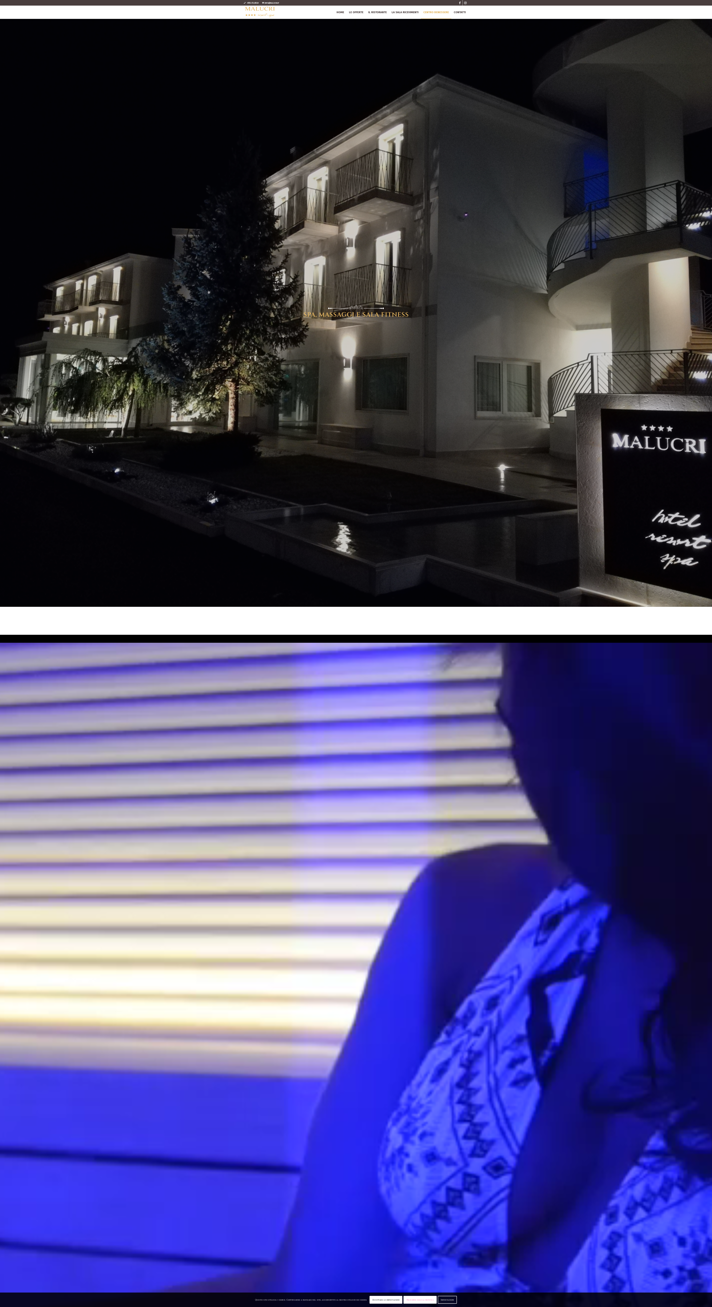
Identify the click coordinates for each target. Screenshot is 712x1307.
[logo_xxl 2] (260, 12)
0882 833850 (253, 2)
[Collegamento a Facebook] (459, 3)
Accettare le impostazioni (386, 1299)
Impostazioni (447, 1299)
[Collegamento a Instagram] (465, 3)
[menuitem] (340, 12)
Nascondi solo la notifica (420, 1299)
